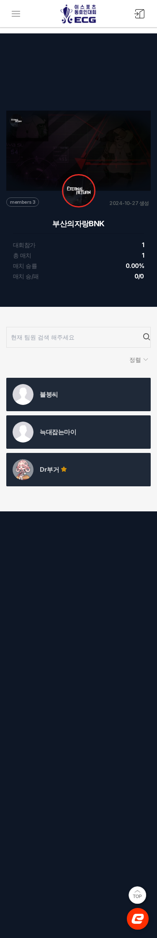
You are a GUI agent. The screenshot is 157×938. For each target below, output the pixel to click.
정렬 (136, 359)
